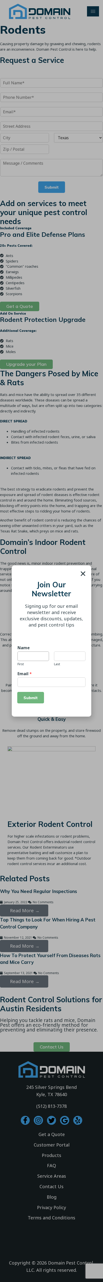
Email (25, 673)
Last (57, 664)
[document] (51, 641)
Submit (31, 697)
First (21, 664)
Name (24, 647)
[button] (83, 573)
